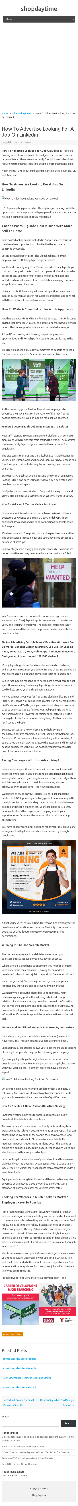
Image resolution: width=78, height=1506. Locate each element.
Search (5, 1416)
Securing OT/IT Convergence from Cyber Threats (27, 1458)
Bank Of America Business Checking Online (27, 1377)
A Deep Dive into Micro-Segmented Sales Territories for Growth (35, 1452)
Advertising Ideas (21, 113)
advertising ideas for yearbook (20, 1387)
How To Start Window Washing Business (23, 1446)
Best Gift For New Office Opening (19, 1464)
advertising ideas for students (19, 1368)
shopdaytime (39, 8)
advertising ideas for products (19, 1358)
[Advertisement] (39, 67)
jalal (9, 142)
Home (5, 113)
